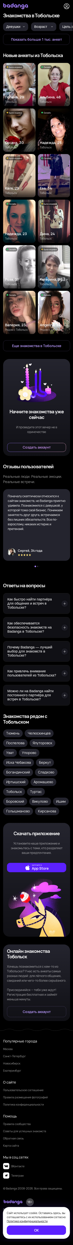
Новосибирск (11, 1063)
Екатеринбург (12, 1070)
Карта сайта (11, 1145)
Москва (8, 1049)
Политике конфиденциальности (27, 1221)
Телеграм (17, 1175)
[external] (36, 867)
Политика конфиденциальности (23, 1104)
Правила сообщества (17, 1124)
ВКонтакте (17, 1166)
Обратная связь (13, 1138)
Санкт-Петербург (14, 1056)
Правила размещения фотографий (25, 1097)
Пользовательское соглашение (23, 1090)
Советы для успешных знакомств (24, 1131)
